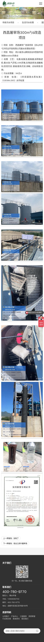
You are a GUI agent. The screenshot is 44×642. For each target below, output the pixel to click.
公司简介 (5, 616)
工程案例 (23, 616)
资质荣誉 (31, 616)
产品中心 (14, 616)
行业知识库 (6, 619)
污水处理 (7, 73)
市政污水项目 (8, 22)
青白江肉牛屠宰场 (20, 543)
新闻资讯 (16, 619)
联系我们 (25, 619)
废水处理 (25, 49)
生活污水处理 (28, 22)
